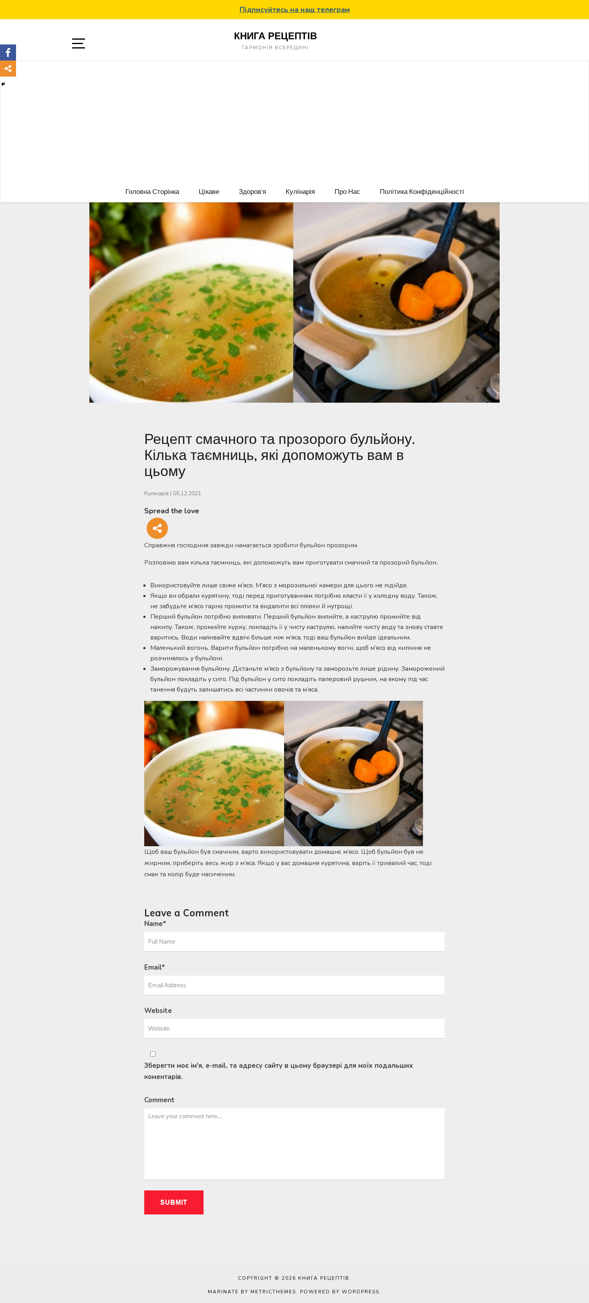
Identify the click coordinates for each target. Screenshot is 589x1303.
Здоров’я (252, 191)
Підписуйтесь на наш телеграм (295, 9)
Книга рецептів (275, 36)
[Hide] (3, 84)
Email (154, 967)
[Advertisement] (294, 121)
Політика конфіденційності (422, 191)
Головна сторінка (152, 191)
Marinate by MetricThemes (252, 1292)
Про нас (347, 191)
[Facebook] (8, 52)
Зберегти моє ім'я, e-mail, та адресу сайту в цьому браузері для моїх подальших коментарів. (278, 1071)
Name (155, 923)
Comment (159, 1100)
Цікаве (209, 191)
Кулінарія (300, 191)
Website (158, 1010)
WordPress (360, 1292)
